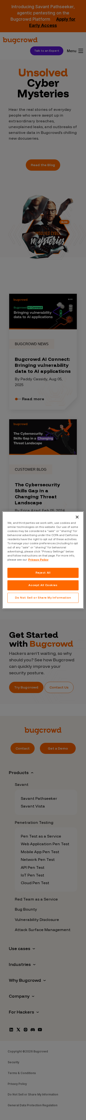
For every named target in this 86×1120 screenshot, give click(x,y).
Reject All (43, 572)
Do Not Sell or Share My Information (43, 597)
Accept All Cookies (42, 585)
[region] (43, 560)
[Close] (77, 517)
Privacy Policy (38, 559)
